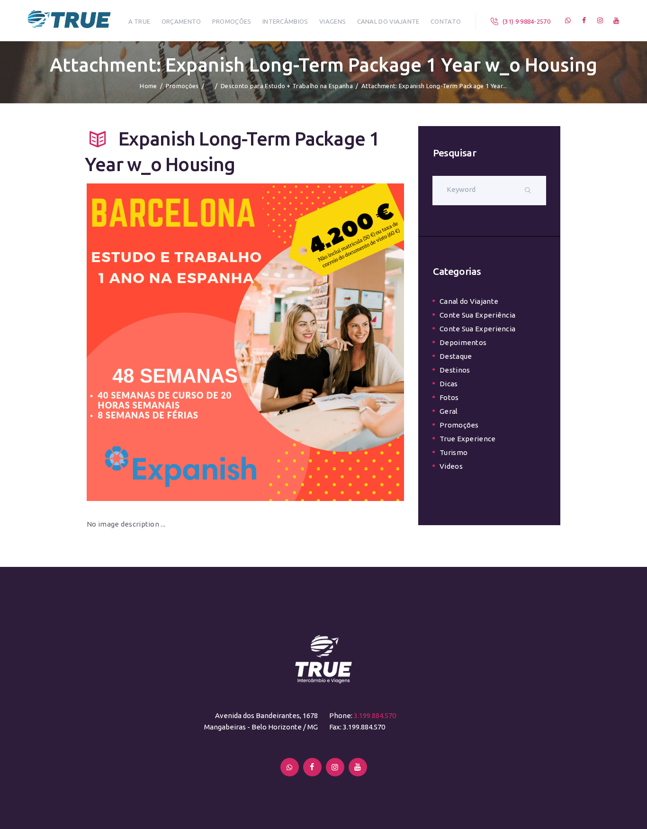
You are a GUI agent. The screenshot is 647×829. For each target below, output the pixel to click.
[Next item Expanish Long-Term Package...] (324, 342)
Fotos (449, 397)
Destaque (456, 356)
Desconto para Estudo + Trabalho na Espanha (287, 85)
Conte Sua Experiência (477, 315)
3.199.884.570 (375, 715)
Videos (451, 466)
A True (139, 21)
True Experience (468, 439)
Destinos (455, 370)
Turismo (453, 452)
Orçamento (181, 21)
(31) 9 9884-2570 (526, 21)
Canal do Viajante (388, 21)
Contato (446, 21)
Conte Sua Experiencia (477, 329)
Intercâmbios (285, 21)
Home (148, 85)
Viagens (332, 21)
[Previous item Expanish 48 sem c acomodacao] (166, 342)
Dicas (449, 384)
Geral (449, 411)
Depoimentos (463, 342)
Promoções (232, 21)
